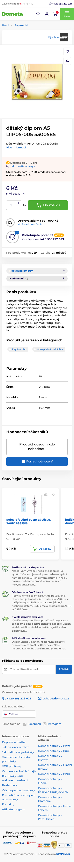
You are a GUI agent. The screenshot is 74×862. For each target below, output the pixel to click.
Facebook (34, 723)
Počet (11, 205)
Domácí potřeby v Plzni (54, 773)
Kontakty (8, 804)
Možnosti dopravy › (23, 166)
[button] (38, 14)
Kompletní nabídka (50, 349)
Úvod (5, 25)
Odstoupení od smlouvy (18, 790)
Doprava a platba (13, 742)
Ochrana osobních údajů (19, 771)
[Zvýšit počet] (18, 202)
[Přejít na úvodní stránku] (12, 14)
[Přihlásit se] (47, 14)
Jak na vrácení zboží (16, 747)
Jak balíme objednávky (18, 752)
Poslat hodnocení (39, 461)
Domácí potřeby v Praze (54, 745)
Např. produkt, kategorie (28, 36)
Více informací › (17, 147)
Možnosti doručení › (30, 224)
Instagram (54, 723)
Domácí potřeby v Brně (54, 751)
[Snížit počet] (18, 207)
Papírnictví (21, 25)
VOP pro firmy (11, 766)
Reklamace (9, 785)
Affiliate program (13, 809)
